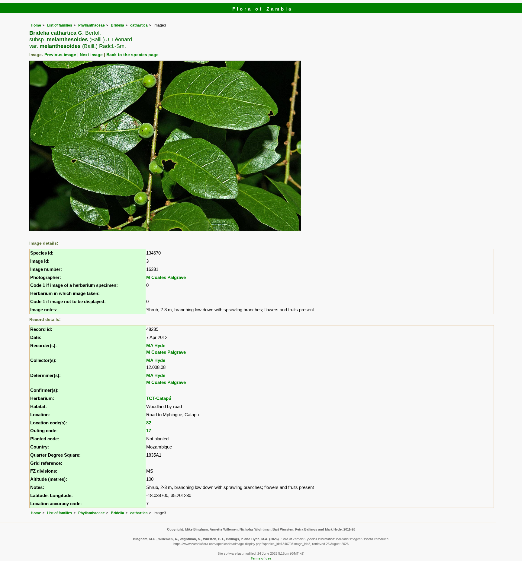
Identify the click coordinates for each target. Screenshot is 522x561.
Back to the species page (132, 54)
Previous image (60, 54)
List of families (59, 25)
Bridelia (117, 25)
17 (148, 430)
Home (36, 25)
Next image (91, 54)
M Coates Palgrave (166, 277)
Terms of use (261, 558)
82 (148, 422)
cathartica (139, 25)
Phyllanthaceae (91, 25)
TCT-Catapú (158, 398)
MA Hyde (155, 345)
